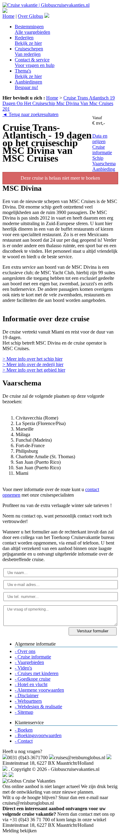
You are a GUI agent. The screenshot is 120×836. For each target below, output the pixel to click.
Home (8, 16)
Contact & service (34, 62)
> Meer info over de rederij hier (32, 364)
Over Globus (30, 16)
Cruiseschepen (29, 51)
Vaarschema (104, 163)
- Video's (23, 667)
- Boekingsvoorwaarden (38, 735)
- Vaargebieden (29, 662)
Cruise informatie (102, 149)
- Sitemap (24, 712)
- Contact (24, 741)
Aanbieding (103, 169)
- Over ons (25, 651)
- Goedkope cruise (32, 679)
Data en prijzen (99, 138)
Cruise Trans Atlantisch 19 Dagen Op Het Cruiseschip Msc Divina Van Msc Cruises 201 (58, 103)
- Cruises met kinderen (36, 673)
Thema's (28, 73)
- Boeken (24, 729)
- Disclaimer (26, 695)
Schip (97, 158)
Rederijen (28, 40)
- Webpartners (28, 701)
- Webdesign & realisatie (38, 706)
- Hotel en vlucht (31, 684)
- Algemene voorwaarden (39, 690)
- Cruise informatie (33, 656)
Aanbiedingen (28, 84)
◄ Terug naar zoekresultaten (30, 114)
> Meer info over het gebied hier (33, 370)
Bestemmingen (32, 29)
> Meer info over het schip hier (32, 358)
